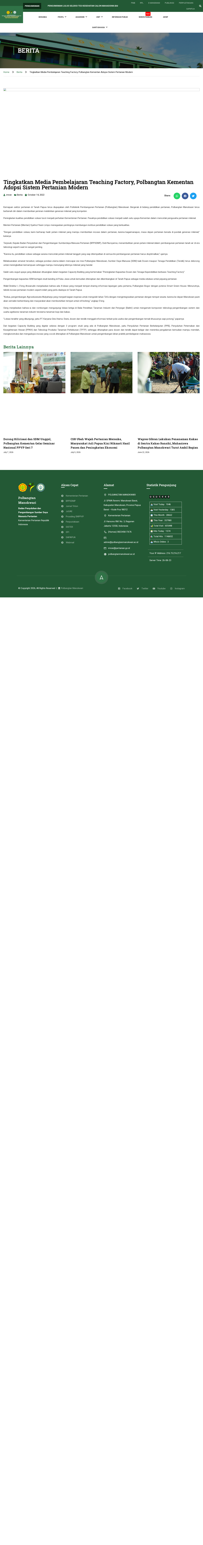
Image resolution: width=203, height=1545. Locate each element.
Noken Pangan (145, 17)
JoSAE (69, 511)
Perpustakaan (72, 521)
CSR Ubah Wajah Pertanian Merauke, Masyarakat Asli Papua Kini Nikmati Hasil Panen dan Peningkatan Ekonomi (100, 443)
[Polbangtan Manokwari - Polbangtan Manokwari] (11, 14)
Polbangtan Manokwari (72, 588)
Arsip (165, 17)
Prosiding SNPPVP (75, 516)
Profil (61, 17)
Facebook (127, 588)
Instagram (180, 588)
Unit (98, 17)
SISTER (69, 527)
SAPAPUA (190, 9)
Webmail (70, 542)
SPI (67, 532)
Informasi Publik (120, 17)
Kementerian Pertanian (77, 495)
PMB (133, 3)
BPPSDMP (71, 501)
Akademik (80, 17)
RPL (141, 3)
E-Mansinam (154, 3)
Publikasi (169, 3)
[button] (177, 196)
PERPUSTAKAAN (186, 3)
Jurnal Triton (72, 506)
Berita (28, 50)
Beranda (43, 17)
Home (6, 72)
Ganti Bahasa (98, 27)
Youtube (161, 588)
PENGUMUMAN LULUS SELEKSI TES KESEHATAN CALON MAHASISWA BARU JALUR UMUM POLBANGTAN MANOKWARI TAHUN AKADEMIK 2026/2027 (98, 6)
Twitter (144, 588)
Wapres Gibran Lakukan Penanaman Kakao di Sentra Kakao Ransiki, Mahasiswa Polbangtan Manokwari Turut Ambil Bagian (168, 443)
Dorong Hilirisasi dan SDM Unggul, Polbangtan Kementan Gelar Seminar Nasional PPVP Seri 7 (29, 443)
